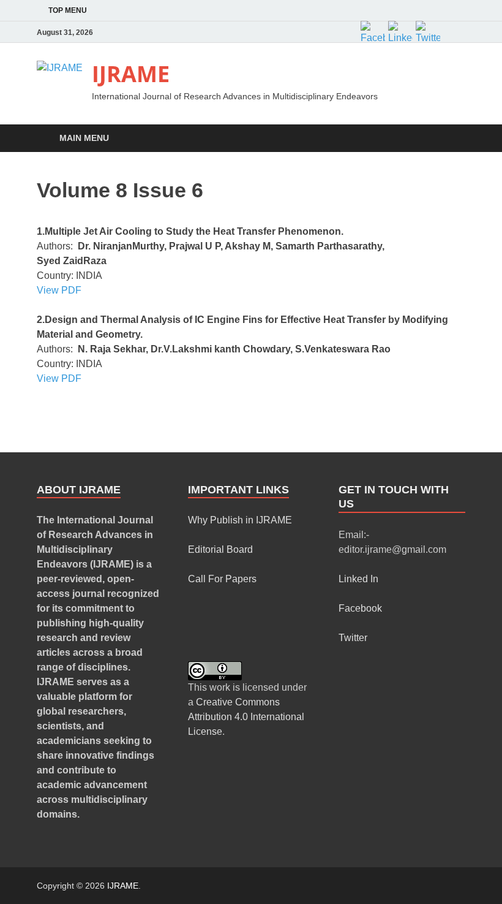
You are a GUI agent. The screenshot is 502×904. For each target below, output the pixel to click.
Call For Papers (222, 579)
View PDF (59, 290)
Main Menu (84, 138)
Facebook (360, 608)
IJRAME (131, 74)
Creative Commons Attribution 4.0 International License (246, 717)
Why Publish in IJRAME (240, 520)
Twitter (353, 637)
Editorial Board (220, 549)
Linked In (358, 579)
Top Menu (67, 10)
